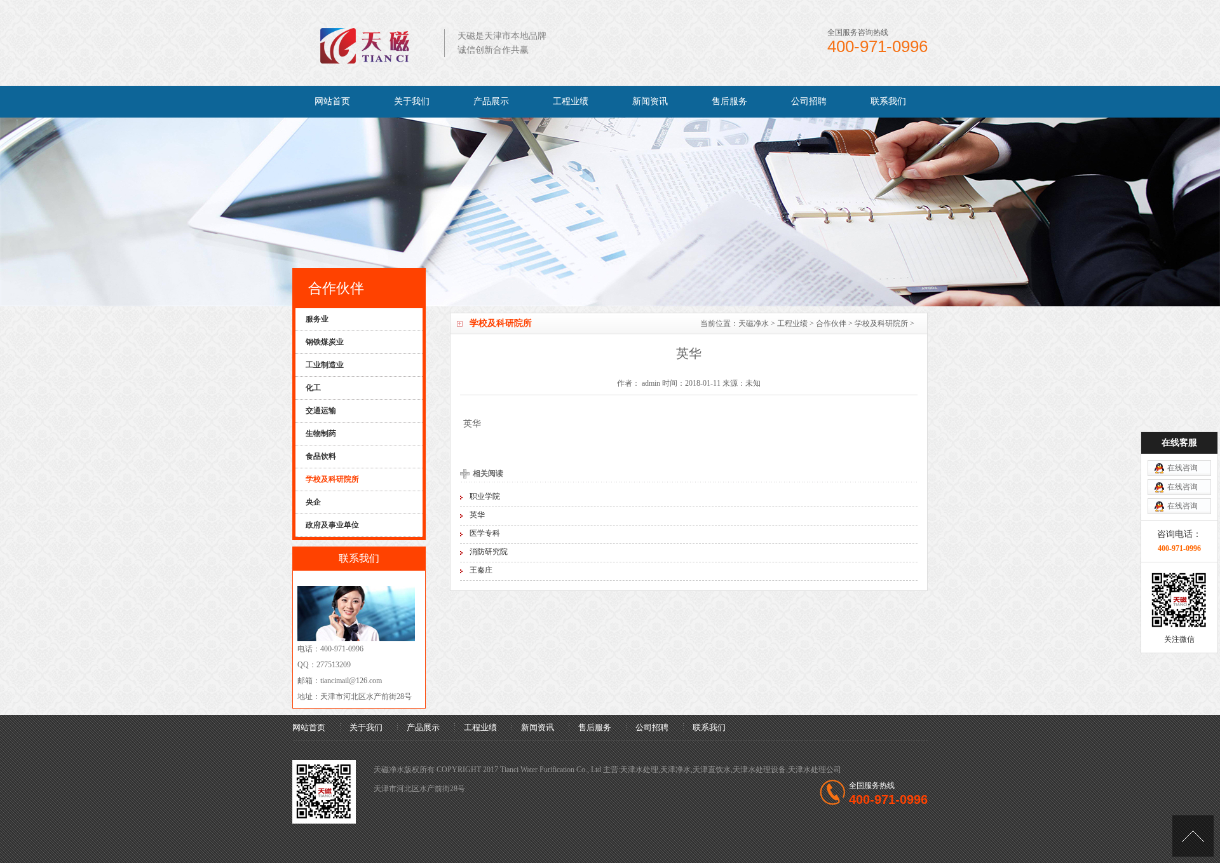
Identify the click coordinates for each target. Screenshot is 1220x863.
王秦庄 (481, 570)
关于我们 (412, 101)
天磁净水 (753, 323)
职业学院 (485, 496)
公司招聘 (809, 101)
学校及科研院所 (881, 323)
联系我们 (888, 101)
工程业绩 (570, 101)
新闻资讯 (650, 101)
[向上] (1193, 836)
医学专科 (485, 533)
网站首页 (332, 101)
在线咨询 (1182, 467)
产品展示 (491, 101)
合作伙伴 (831, 323)
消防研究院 (489, 551)
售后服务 (729, 101)
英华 (477, 514)
